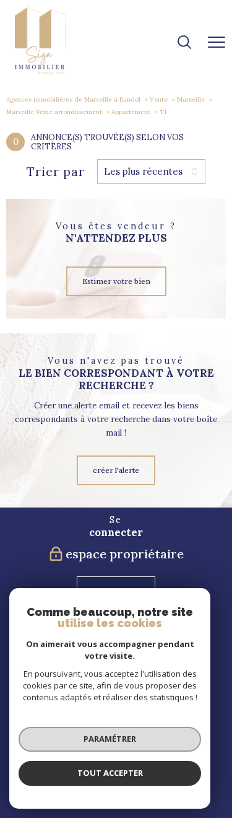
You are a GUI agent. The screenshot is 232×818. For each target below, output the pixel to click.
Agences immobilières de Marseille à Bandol (73, 99)
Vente (159, 99)
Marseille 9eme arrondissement (54, 112)
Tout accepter (110, 772)
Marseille (191, 99)
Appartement (130, 112)
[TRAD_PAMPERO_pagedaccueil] (40, 71)
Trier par (56, 171)
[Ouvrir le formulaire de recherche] (184, 43)
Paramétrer (110, 738)
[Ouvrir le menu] (216, 42)
